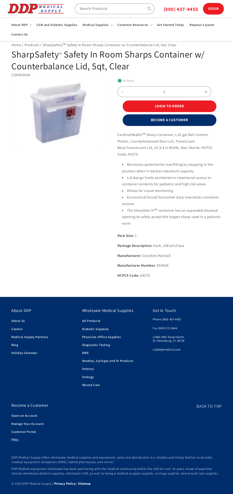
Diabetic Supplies (95, 329)
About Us (18, 321)
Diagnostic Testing (96, 345)
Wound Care (91, 385)
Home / (17, 45)
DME (85, 353)
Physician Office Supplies (101, 337)
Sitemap (84, 483)
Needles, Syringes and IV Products (108, 361)
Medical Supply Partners (29, 337)
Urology (88, 377)
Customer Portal (23, 432)
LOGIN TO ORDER (169, 106)
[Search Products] (149, 9)
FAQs (15, 440)
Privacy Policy (65, 483)
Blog (14, 345)
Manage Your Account (27, 424)
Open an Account (24, 416)
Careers (17, 329)
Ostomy (88, 369)
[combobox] (114, 9)
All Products (91, 321)
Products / (33, 45)
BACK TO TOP (209, 406)
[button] (21, 25)
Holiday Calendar (24, 353)
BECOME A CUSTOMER (169, 120)
